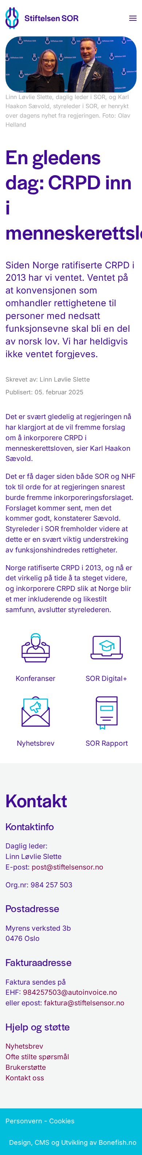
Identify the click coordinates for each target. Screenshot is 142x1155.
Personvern (23, 1121)
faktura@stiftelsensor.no (84, 1002)
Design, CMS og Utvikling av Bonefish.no (73, 1142)
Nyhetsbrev (24, 1046)
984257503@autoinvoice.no (70, 992)
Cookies (62, 1121)
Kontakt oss (24, 1077)
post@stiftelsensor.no (67, 867)
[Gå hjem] (41, 18)
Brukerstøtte (25, 1067)
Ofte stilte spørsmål (37, 1056)
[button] (133, 18)
